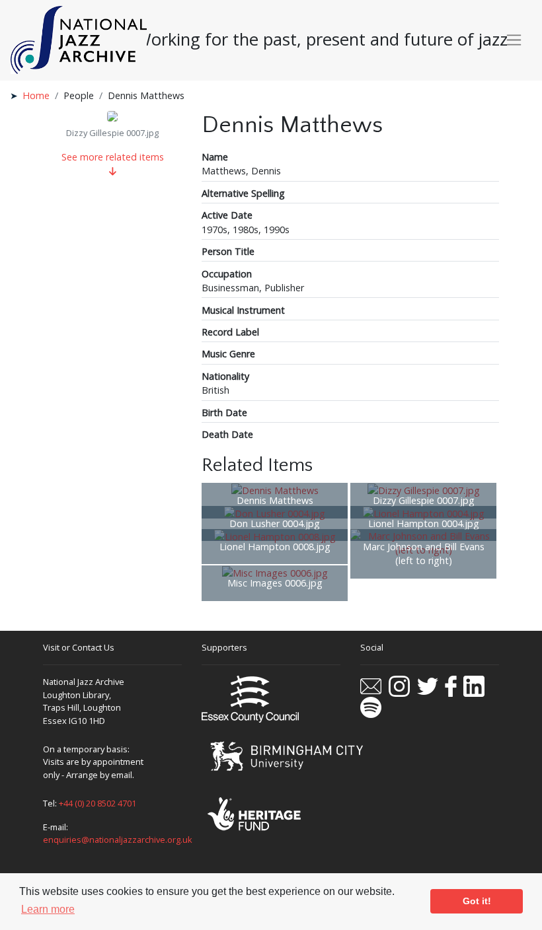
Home (36, 95)
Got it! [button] (477, 901)
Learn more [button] (48, 909)
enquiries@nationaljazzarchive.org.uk (117, 839)
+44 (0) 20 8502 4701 (97, 803)
